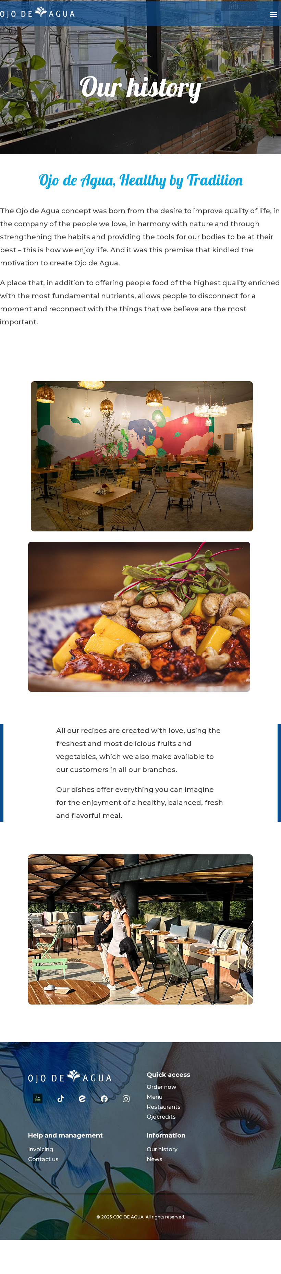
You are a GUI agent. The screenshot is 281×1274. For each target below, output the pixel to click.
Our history (162, 1149)
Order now (161, 1087)
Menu (154, 1097)
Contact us (43, 1159)
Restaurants (164, 1107)
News (154, 1159)
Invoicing (40, 1149)
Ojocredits (161, 1117)
